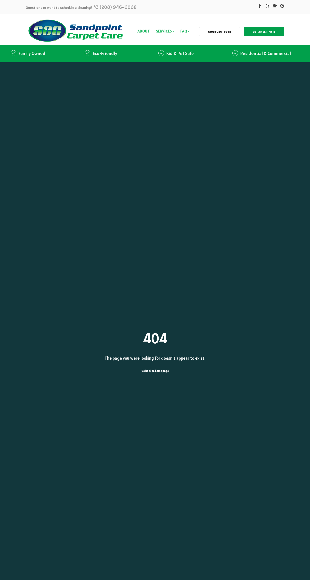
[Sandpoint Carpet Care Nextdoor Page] (275, 6)
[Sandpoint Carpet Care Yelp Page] (267, 6)
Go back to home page (155, 370)
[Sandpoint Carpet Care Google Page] (282, 6)
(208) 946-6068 (118, 7)
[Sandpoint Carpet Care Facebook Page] (260, 6)
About (144, 31)
